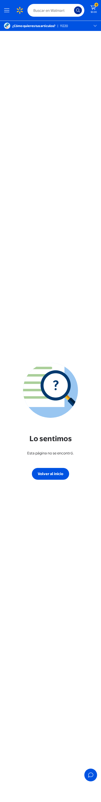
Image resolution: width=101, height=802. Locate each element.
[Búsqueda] (78, 10)
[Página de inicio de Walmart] (20, 10)
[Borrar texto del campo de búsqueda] (71, 10)
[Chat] (90, 775)
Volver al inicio (50, 473)
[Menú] (8, 10)
